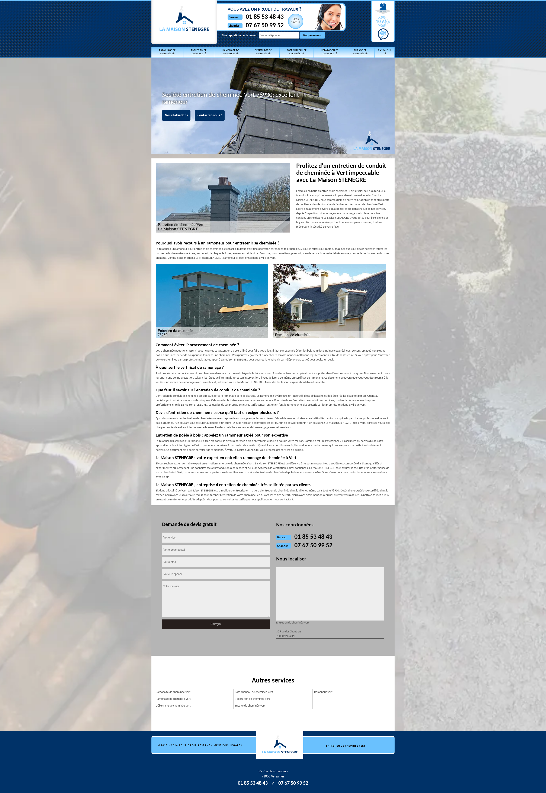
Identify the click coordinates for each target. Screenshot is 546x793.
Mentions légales (228, 745)
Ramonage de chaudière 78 (230, 52)
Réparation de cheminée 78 (329, 52)
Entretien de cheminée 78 (198, 52)
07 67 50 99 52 (265, 25)
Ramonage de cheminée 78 (167, 52)
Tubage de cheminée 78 (360, 52)
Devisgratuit (295, 21)
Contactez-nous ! (209, 115)
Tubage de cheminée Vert (250, 705)
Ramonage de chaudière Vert (173, 699)
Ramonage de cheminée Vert (173, 692)
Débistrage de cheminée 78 (263, 52)
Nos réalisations (176, 115)
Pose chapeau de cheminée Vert (254, 692)
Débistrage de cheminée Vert (173, 705)
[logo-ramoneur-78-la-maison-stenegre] (282, 744)
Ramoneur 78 (384, 52)
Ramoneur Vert (323, 692)
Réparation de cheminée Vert (252, 699)
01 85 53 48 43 (265, 17)
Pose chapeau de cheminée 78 (296, 52)
